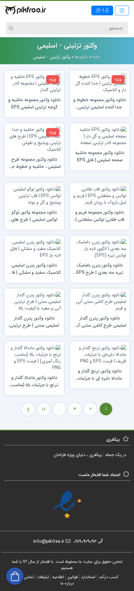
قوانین (72, 577)
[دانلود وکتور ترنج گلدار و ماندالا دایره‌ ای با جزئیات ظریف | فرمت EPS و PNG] (99, 354)
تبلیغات (43, 577)
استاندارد (88, 577)
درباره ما (67, 583)
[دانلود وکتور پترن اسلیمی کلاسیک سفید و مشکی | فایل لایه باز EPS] (34, 248)
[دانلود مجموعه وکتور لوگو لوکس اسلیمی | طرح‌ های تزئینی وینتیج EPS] (34, 195)
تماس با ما (25, 577)
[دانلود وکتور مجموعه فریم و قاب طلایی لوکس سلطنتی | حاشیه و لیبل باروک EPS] (99, 195)
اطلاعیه (58, 577)
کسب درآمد (108, 577)
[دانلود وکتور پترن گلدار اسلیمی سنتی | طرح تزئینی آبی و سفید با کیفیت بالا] (34, 301)
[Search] (12, 28)
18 (43, 409)
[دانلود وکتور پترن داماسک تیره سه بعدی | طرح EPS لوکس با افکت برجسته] (99, 248)
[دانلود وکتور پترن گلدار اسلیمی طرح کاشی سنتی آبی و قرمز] (99, 301)
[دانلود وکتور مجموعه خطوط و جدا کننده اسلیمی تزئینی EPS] (99, 83)
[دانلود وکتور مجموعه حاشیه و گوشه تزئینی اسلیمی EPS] (34, 83)
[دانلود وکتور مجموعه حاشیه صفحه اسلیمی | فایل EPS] (99, 135)
